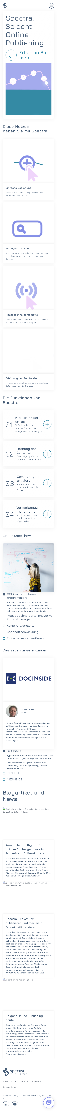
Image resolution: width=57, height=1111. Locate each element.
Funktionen (24, 1081)
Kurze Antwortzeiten (21, 625)
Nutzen (14, 1081)
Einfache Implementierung (26, 638)
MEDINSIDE (14, 779)
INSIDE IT (13, 773)
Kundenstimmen (10, 1087)
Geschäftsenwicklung (23, 632)
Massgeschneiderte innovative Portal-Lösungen (30, 617)
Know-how (36, 1081)
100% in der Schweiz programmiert (22, 595)
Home (5, 1081)
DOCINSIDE (14, 751)
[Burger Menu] (51, 6)
